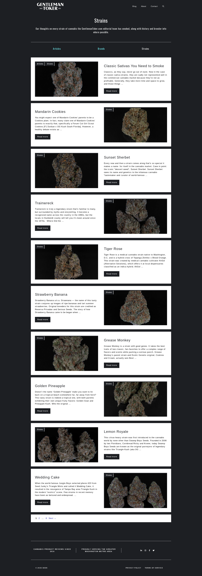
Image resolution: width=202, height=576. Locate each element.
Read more (111, 91)
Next (52, 518)
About (143, 6)
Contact (154, 6)
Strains (145, 48)
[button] (163, 6)
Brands (101, 48)
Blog (134, 6)
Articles (57, 48)
